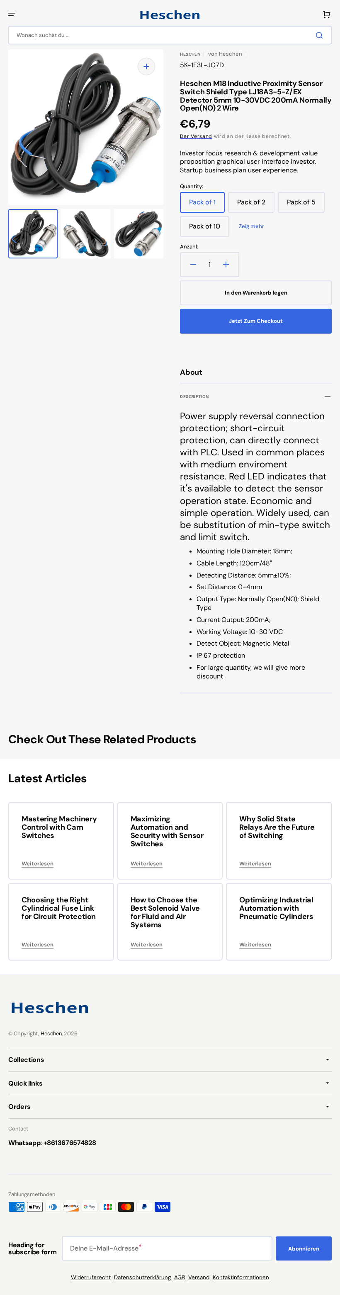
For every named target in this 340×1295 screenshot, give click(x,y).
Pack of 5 (306, 205)
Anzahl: (189, 246)
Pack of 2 (255, 205)
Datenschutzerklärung (142, 1277)
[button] (11, 14)
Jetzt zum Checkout (256, 320)
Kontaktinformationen (241, 1277)
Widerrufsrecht (91, 1277)
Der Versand (196, 136)
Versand (198, 1277)
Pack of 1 (207, 205)
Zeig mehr (251, 226)
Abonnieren (303, 1248)
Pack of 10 (209, 229)
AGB (179, 1277)
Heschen (51, 1033)
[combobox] (170, 35)
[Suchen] (321, 35)
